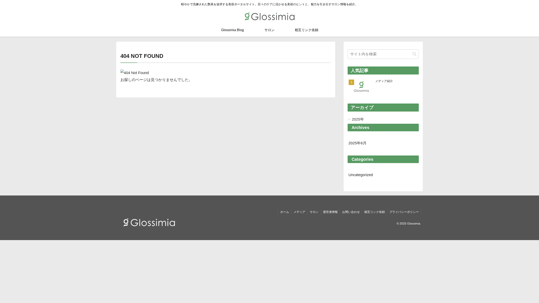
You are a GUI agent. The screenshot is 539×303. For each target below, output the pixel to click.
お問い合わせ (351, 212)
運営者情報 (330, 212)
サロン (314, 212)
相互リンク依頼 (374, 212)
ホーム (284, 212)
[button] (414, 54)
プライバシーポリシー (404, 212)
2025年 (358, 119)
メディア (299, 212)
